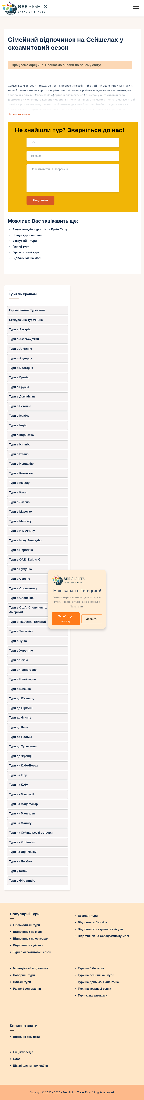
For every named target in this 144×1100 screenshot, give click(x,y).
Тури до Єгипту (20, 717)
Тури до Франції (20, 756)
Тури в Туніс (18, 641)
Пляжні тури (22, 982)
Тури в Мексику (20, 521)
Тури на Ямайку (20, 861)
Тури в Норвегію (21, 550)
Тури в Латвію (19, 502)
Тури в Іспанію (19, 444)
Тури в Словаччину (23, 588)
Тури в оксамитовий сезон (32, 952)
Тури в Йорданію (21, 463)
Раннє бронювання (27, 988)
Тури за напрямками (92, 995)
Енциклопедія (23, 1052)
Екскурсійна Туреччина (26, 320)
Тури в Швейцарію (22, 679)
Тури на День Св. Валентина (98, 982)
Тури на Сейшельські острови (31, 832)
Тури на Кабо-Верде (23, 765)
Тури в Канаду (19, 482)
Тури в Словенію (21, 598)
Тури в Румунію (20, 569)
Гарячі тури (20, 246)
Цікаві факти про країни (30, 1065)
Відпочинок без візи (92, 922)
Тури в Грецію (19, 377)
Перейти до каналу (66, 618)
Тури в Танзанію (21, 631)
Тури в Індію (18, 425)
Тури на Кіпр (18, 775)
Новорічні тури (24, 975)
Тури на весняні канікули (96, 975)
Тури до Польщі (20, 737)
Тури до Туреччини (23, 746)
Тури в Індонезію (21, 435)
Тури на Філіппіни (22, 842)
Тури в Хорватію (21, 650)
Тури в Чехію (18, 660)
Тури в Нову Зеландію (25, 540)
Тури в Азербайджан (24, 339)
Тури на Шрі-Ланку (22, 851)
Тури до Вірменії (21, 708)
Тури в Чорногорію (23, 669)
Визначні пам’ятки (26, 1036)
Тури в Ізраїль (19, 415)
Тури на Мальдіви (22, 813)
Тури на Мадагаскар (23, 804)
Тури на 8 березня (91, 968)
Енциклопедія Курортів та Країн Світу (39, 229)
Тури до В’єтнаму (21, 698)
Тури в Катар (18, 492)
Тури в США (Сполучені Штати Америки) (31, 610)
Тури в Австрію (20, 329)
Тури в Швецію (20, 689)
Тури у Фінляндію (22, 880)
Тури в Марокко (20, 511)
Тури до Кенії (18, 727)
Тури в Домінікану (22, 396)
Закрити (91, 619)
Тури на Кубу (18, 784)
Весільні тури (88, 915)
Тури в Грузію (19, 387)
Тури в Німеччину (22, 530)
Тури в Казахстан (21, 473)
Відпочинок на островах (30, 938)
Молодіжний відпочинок (31, 968)
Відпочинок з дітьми (28, 945)
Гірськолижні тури (25, 252)
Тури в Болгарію (21, 368)
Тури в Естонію (20, 406)
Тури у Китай (18, 871)
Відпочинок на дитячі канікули (100, 929)
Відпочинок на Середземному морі (103, 936)
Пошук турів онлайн (27, 235)
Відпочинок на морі (26, 258)
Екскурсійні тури (24, 240)
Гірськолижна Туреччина (27, 310)
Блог (16, 1059)
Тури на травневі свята (94, 988)
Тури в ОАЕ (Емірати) (24, 559)
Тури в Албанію (20, 348)
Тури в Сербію (19, 578)
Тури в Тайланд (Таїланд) (27, 621)
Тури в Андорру (20, 358)
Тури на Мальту (20, 823)
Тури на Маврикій (21, 794)
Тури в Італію (19, 454)
